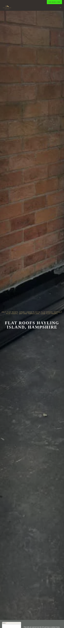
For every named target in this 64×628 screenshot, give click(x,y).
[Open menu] (60, 7)
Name (4, 623)
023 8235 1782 (54, 2)
